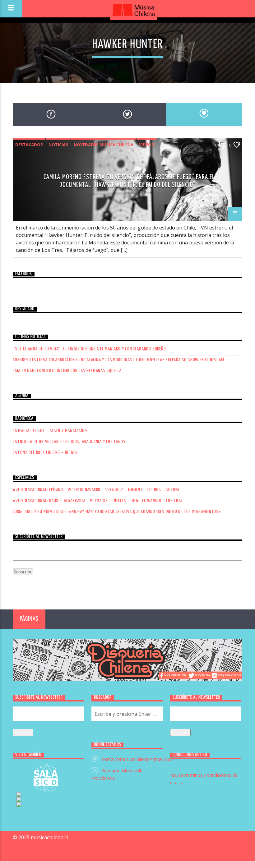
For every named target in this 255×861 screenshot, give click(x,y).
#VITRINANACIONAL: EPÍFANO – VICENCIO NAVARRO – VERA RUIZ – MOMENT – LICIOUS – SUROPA (96, 490)
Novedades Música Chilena (103, 144)
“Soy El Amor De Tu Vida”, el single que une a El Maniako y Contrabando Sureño (89, 349)
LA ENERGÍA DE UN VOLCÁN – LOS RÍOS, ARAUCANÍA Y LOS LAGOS (69, 441)
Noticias (58, 144)
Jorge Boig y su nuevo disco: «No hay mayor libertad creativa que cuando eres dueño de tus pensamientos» (117, 511)
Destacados (29, 144)
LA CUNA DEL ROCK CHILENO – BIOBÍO (45, 452)
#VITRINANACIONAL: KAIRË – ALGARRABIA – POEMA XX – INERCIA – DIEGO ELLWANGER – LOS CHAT (98, 500)
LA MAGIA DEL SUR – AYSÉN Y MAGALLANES (50, 430)
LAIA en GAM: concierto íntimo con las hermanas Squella (67, 370)
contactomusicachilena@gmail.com (137, 759)
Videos (146, 144)
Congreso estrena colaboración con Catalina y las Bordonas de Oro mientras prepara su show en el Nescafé (119, 360)
